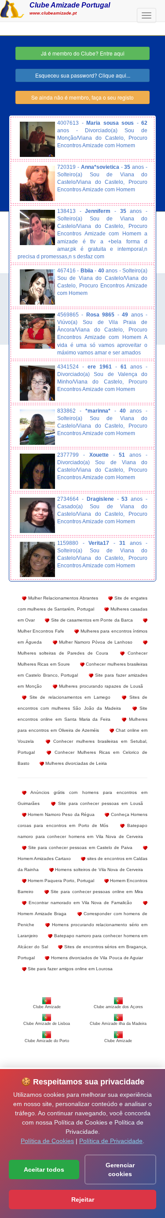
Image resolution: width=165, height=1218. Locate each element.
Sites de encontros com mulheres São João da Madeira (82, 703)
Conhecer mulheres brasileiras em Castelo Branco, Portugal (82, 670)
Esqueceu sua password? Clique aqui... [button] (82, 75)
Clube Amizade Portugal (69, 5)
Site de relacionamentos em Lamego (68, 697)
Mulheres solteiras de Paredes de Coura (63, 653)
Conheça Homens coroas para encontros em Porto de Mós (82, 820)
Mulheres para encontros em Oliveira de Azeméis (82, 725)
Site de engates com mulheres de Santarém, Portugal (82, 603)
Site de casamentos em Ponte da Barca (90, 620)
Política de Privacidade (111, 1140)
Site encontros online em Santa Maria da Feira (82, 714)
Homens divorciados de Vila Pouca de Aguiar (96, 957)
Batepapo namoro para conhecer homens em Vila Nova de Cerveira (82, 831)
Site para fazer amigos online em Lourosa (69, 968)
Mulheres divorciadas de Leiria (75, 763)
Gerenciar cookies (120, 1169)
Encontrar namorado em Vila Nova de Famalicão (79, 902)
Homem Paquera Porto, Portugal (60, 880)
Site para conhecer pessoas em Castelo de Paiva (79, 847)
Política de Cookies (47, 1140)
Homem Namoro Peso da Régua (60, 814)
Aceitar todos (44, 1169)
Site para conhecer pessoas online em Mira (96, 891)
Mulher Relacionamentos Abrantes (62, 598)
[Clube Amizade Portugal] (12, 8)
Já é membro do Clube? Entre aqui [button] (83, 53)
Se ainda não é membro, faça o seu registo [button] (82, 97)
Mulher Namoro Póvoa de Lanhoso (94, 642)
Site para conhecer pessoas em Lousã (99, 803)
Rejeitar (82, 1199)
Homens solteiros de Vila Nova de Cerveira (98, 869)
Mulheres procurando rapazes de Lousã (100, 686)
